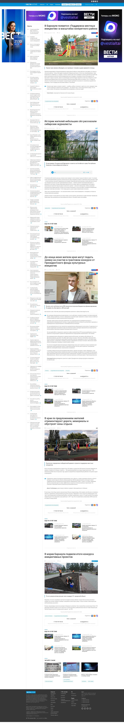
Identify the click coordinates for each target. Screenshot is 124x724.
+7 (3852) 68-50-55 (85, 699)
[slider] (54, 172)
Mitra (46, 718)
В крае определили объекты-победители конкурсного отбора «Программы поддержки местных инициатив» (89, 403)
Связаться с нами (89, 4)
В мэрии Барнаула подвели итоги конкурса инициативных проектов (61, 241)
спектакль (84, 681)
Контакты (63, 697)
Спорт (52, 710)
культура (67, 370)
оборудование (67, 679)
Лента (29, 26)
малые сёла (47, 208)
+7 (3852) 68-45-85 (85, 701)
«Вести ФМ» (73, 703)
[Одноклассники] (93, 1)
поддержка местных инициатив (51, 101)
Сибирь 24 (71, 4)
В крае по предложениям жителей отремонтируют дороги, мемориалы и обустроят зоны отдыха (88, 230)
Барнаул (90, 63)
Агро (52, 704)
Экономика (71, 63)
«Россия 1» (73, 693)
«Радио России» (74, 700)
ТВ (47, 4)
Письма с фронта (54, 715)
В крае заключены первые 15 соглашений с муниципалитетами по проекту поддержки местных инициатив (89, 242)
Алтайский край (89, 459)
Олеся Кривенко (54, 302)
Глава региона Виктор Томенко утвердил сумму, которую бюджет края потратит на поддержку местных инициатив (88, 539)
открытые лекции (48, 681)
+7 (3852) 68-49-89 (85, 702)
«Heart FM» (73, 705)
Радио (51, 4)
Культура (72, 302)
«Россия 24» (73, 695)
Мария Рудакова (54, 159)
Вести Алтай (90, 302)
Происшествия (54, 698)
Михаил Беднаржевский (54, 592)
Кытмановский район (90, 159)
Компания (57, 4)
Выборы (78, 4)
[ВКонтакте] (91, 1)
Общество (71, 159)
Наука (52, 708)
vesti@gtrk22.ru (84, 706)
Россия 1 (65, 4)
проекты (47, 370)
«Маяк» (72, 701)
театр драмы (90, 681)
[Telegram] (95, 1)
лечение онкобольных (68, 681)
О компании (63, 693)
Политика (53, 700)
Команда (63, 695)
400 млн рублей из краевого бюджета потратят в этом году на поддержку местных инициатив (89, 649)
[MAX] (97, 1)
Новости (42, 4)
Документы (63, 702)
